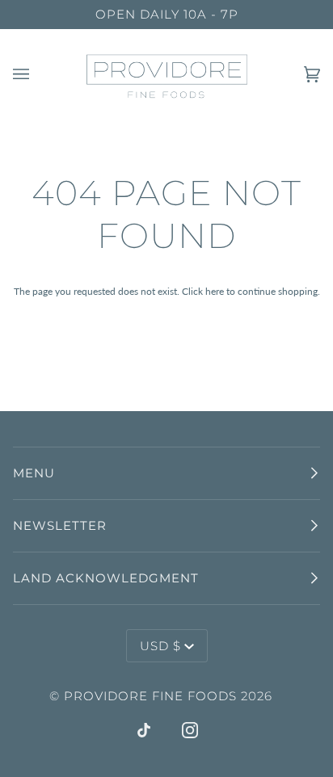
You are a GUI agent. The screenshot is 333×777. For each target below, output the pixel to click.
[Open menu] (37, 74)
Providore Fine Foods (150, 696)
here (214, 291)
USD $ (160, 645)
